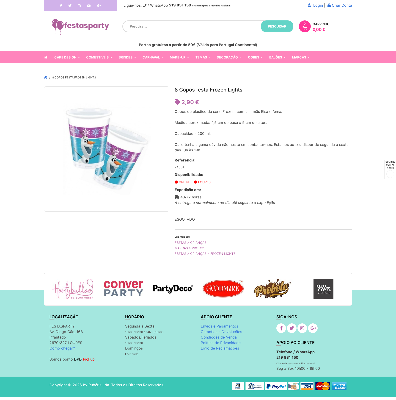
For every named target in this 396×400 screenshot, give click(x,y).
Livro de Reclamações (220, 348)
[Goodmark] (223, 288)
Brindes (125, 57)
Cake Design (65, 57)
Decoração (227, 57)
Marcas (299, 57)
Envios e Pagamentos (219, 326)
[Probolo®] (273, 289)
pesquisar (277, 26)
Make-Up (177, 57)
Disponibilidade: (189, 174)
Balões (275, 57)
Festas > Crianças (190, 242)
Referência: (185, 160)
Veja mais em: (182, 236)
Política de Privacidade (221, 342)
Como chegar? (62, 348)
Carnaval (151, 57)
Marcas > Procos (190, 248)
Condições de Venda (219, 337)
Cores (253, 57)
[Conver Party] (122, 289)
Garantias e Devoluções (221, 331)
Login (317, 5)
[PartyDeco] (173, 289)
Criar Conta (341, 5)
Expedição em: (188, 189)
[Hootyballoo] (72, 289)
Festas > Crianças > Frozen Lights (205, 254)
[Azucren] (323, 289)
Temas (201, 57)
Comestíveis (97, 57)
